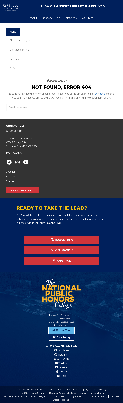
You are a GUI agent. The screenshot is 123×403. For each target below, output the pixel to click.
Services (14, 59)
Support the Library (22, 190)
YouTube (63, 363)
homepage (99, 93)
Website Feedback (61, 400)
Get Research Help (19, 49)
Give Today (63, 337)
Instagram (63, 354)
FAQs (12, 68)
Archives (10, 176)
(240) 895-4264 (14, 130)
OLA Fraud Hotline (58, 396)
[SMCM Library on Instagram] (18, 162)
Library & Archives (72, 6)
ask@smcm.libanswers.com (21, 138)
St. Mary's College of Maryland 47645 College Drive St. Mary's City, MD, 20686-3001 (62, 318)
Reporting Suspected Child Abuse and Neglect (25, 396)
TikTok (63, 371)
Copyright (85, 389)
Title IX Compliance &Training (32, 393)
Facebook (63, 350)
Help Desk (114, 396)
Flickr (63, 375)
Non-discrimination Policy (92, 393)
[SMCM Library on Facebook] (9, 162)
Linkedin (63, 367)
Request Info (63, 239)
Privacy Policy (99, 389)
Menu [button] (13, 31)
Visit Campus (63, 250)
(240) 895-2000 (62, 325)
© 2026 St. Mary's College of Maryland (34, 389)
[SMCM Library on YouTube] (26, 162)
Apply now (63, 260)
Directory (11, 181)
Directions (11, 171)
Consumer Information (66, 389)
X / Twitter (63, 358)
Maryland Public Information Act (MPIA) (88, 396)
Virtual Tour (63, 330)
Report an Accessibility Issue (62, 393)
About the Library (19, 40)
